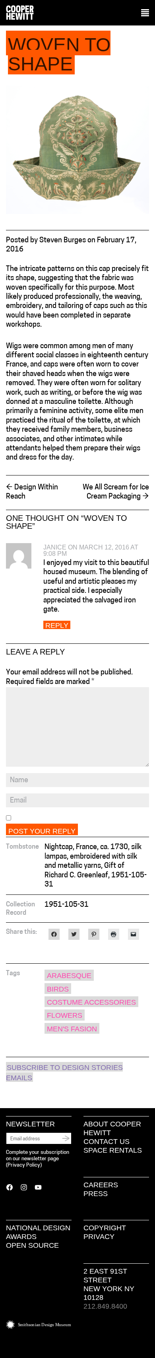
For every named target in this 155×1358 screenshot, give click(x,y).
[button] (145, 13)
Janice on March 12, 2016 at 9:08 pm (90, 550)
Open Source (32, 1245)
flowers (64, 1015)
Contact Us (106, 1142)
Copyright (104, 1228)
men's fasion (72, 1029)
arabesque (69, 976)
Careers (100, 1185)
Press (95, 1194)
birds (58, 989)
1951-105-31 (67, 905)
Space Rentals (112, 1150)
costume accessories (91, 1002)
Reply (56, 625)
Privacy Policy (24, 1165)
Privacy (98, 1237)
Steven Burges (62, 240)
